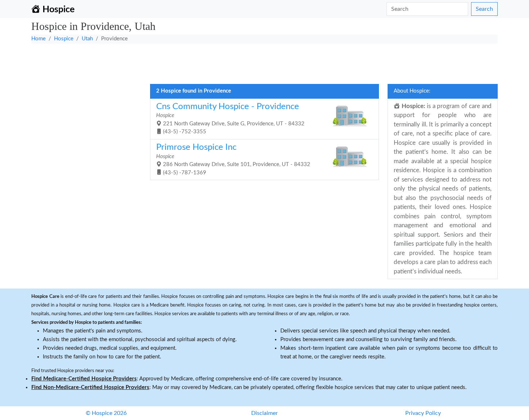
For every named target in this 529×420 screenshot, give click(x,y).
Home (38, 38)
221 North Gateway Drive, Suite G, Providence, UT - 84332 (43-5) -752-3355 (230, 118)
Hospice (63, 38)
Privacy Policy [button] (423, 413)
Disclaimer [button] (264, 413)
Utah (87, 38)
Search (484, 9)
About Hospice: (412, 91)
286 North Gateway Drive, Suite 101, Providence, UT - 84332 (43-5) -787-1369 (233, 159)
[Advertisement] (247, 61)
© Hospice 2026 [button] (106, 413)
